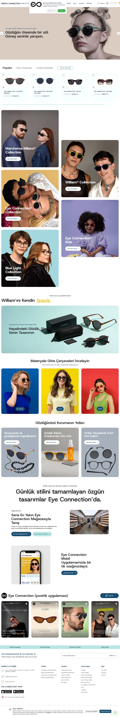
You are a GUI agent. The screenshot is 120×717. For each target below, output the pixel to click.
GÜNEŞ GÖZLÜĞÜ (26, 3)
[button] (1, 33)
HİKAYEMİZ (68, 3)
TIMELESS (89, 3)
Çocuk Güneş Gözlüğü (86, 680)
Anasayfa (83, 670)
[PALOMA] (75, 81)
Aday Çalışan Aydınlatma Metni (48, 670)
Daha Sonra (51, 10)
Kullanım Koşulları (65, 675)
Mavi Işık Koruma (85, 682)
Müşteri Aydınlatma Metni (47, 677)
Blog (75, 3)
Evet (61, 10)
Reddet (48, 712)
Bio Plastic (100, 409)
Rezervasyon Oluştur (41, 534)
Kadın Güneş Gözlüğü (86, 675)
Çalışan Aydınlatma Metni (47, 672)
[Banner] (60, 33)
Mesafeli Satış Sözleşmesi (67, 672)
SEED (102, 91)
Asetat (20, 409)
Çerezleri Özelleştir (91, 711)
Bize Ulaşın (64, 682)
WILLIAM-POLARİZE (13, 92)
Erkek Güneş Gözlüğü (86, 677)
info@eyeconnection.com (11, 676)
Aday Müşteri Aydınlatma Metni (49, 675)
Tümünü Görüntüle (65, 68)
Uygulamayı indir (68, 573)
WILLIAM (81, 3)
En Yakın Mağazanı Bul (20, 534)
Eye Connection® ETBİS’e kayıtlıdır (14, 697)
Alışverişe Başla (12, 159)
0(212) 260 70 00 (10, 681)
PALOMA (73, 91)
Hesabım (103, 675)
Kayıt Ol (112, 655)
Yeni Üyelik (104, 670)
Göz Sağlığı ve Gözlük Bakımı (88, 685)
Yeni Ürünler (84, 692)
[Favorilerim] (115, 3)
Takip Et (110, 595)
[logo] (10, 3)
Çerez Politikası (65, 680)
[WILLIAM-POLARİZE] (15, 81)
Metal (60, 409)
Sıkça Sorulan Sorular (66, 670)
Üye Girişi (103, 672)
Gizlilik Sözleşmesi (65, 677)
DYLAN (42, 91)
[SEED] (105, 81)
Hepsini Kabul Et (105, 711)
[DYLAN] (45, 81)
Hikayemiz (83, 689)
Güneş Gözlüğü (85, 672)
